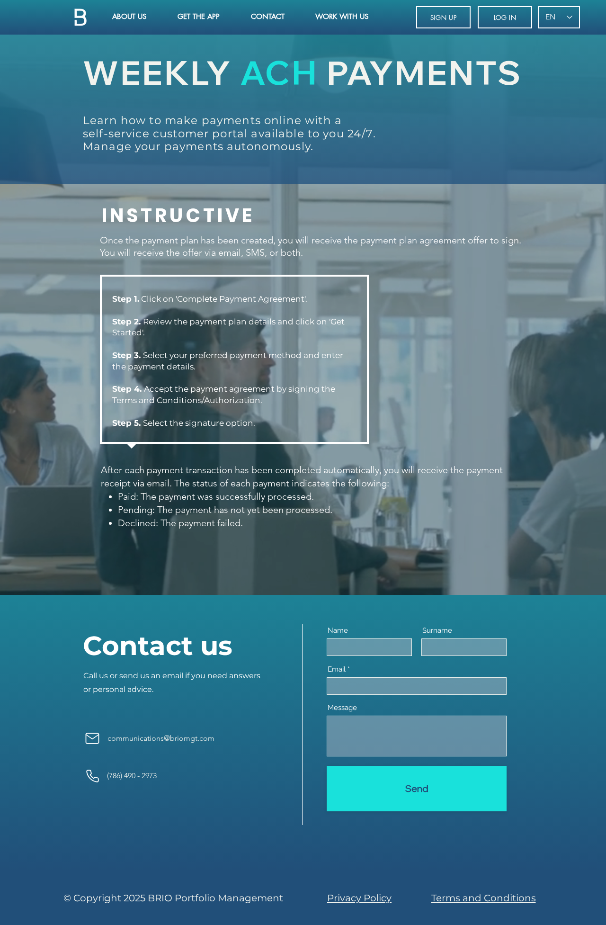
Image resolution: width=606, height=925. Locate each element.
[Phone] (92, 775)
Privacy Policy (359, 898)
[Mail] (92, 738)
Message (342, 707)
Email (337, 669)
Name (338, 630)
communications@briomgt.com (160, 738)
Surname (437, 630)
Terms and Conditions (483, 898)
